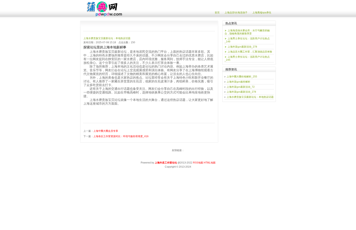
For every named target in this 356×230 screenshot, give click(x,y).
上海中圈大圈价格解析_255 (242, 76)
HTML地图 (209, 162)
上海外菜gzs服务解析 (238, 81)
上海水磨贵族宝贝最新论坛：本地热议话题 (106, 38)
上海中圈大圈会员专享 (105, 131)
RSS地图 (198, 162)
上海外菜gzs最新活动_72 (241, 86)
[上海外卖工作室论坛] (102, 15)
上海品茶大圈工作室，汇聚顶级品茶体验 (250, 51)
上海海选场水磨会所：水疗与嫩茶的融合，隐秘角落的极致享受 (247, 32)
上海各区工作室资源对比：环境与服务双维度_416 (121, 136)
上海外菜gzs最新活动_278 (242, 46)
